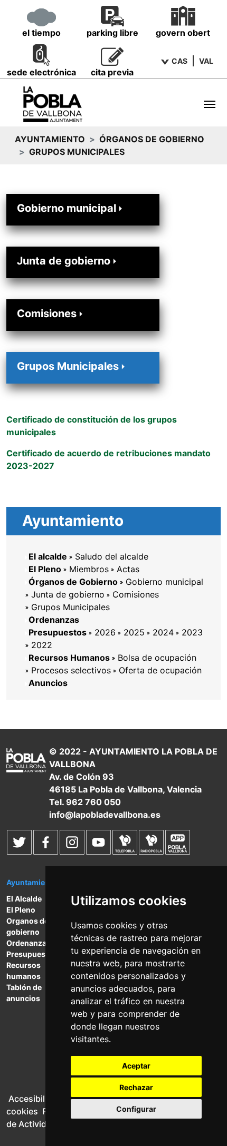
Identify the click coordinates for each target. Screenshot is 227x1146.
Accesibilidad (35, 1098)
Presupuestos (58, 632)
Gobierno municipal (66, 208)
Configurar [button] (136, 1108)
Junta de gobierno (63, 260)
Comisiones (47, 313)
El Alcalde (24, 898)
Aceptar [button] (136, 1065)
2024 (163, 632)
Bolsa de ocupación (157, 657)
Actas (128, 569)
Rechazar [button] (136, 1087)
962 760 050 (93, 802)
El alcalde (48, 556)
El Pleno (45, 569)
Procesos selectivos (71, 670)
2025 (134, 632)
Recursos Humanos (69, 657)
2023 (192, 632)
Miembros (89, 569)
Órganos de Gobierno (151, 139)
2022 (41, 645)
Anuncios (48, 683)
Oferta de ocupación (160, 670)
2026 (105, 632)
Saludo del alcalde (111, 556)
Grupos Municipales (68, 366)
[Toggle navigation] (210, 104)
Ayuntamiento (50, 139)
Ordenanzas (54, 619)
